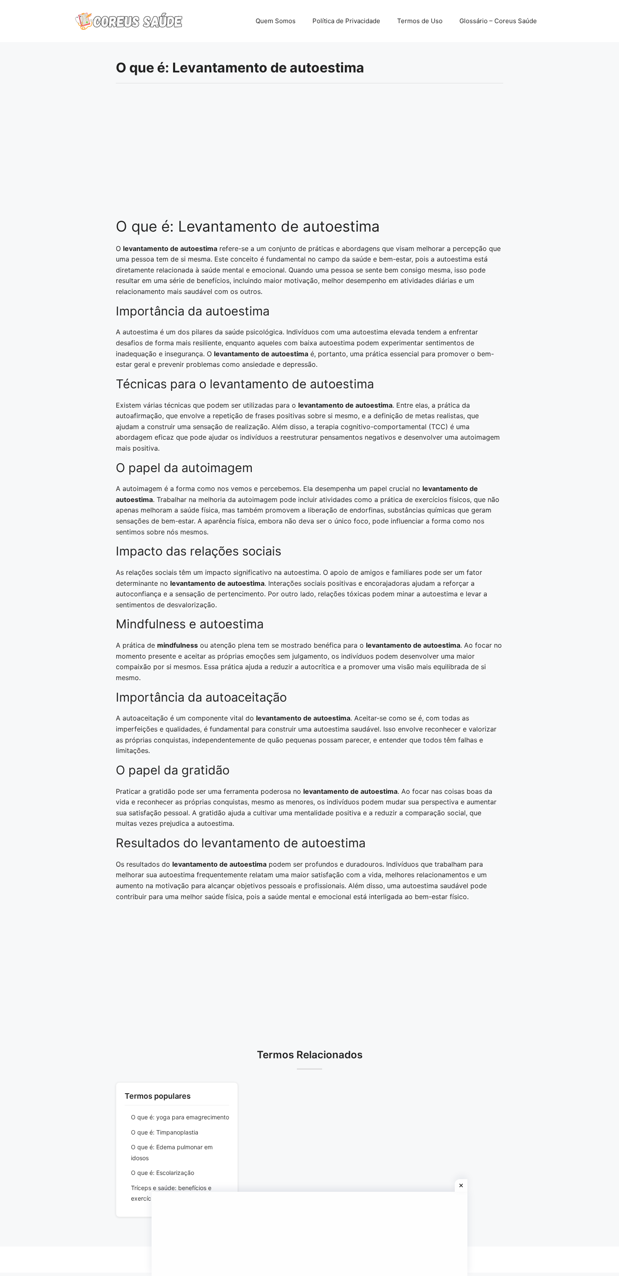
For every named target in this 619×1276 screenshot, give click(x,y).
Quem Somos (276, 21)
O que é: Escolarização (162, 1172)
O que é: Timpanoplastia (164, 1132)
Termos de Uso (420, 21)
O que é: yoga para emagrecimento (180, 1117)
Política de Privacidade (346, 21)
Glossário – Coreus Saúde (498, 21)
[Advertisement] (309, 155)
